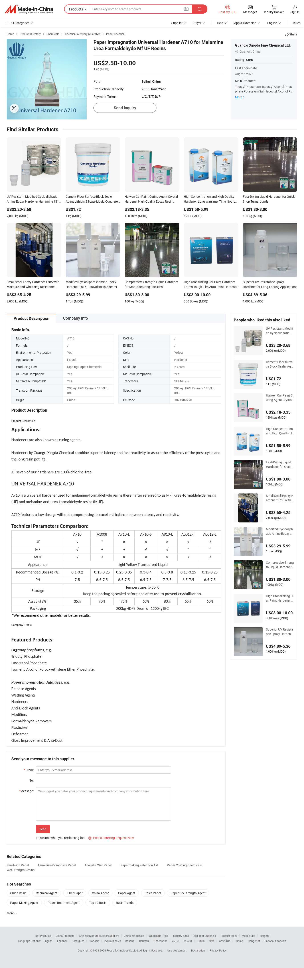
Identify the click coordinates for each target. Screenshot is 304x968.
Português (78, 941)
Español (62, 941)
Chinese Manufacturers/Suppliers (99, 935)
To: (32, 780)
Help (220, 23)
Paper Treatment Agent (64, 902)
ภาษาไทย (224, 941)
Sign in (295, 12)
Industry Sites (180, 935)
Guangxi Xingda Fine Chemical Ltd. (263, 45)
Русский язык (112, 941)
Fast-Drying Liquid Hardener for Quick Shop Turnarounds (279, 464)
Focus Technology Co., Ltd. (123, 950)
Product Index (229, 935)
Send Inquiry (125, 107)
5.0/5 (249, 60)
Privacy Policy (218, 950)
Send (42, 829)
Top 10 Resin (98, 902)
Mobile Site (248, 935)
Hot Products (43, 935)
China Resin (18, 893)
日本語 (201, 941)
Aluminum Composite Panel (57, 865)
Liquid (71, 360)
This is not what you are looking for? (60, 838)
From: (29, 770)
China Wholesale (134, 935)
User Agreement (176, 950)
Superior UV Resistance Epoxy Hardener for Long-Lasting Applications (280, 631)
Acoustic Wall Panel (98, 865)
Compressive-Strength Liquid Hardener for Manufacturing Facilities (280, 564)
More (238, 97)
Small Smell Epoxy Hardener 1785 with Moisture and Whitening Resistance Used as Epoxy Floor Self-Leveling (280, 497)
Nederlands (160, 941)
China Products (65, 935)
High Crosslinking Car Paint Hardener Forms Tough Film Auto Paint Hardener (279, 598)
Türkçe (239, 941)
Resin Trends (125, 902)
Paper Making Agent (24, 902)
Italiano (129, 941)
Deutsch (144, 941)
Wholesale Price (158, 935)
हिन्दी (211, 941)
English (48, 941)
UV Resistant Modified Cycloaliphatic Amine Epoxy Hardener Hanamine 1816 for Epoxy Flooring (279, 330)
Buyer (197, 23)
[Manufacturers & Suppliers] (28, 9)
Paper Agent (126, 893)
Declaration (198, 950)
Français (94, 941)
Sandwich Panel (18, 865)
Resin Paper (153, 893)
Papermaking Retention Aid (139, 865)
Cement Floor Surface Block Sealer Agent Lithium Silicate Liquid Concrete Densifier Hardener (280, 364)
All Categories (19, 23)
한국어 (188, 941)
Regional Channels (204, 935)
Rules (296, 23)
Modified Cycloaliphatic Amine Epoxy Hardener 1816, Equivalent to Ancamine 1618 (279, 531)
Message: (26, 791)
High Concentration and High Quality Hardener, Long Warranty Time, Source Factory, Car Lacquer (280, 431)
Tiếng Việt (253, 941)
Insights (264, 935)
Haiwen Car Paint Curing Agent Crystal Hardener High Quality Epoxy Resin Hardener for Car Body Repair (280, 397)
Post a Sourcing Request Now (111, 838)
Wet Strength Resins (20, 870)
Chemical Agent (46, 893)
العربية (175, 941)
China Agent (100, 893)
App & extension (245, 23)
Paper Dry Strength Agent (188, 893)
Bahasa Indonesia (275, 941)
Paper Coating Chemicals (184, 865)
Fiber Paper (75, 893)
